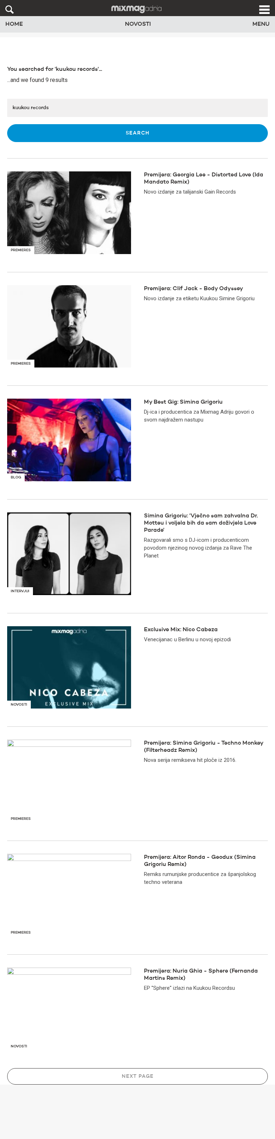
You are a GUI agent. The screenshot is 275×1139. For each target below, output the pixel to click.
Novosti (138, 24)
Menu (261, 24)
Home (14, 24)
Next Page (138, 1076)
